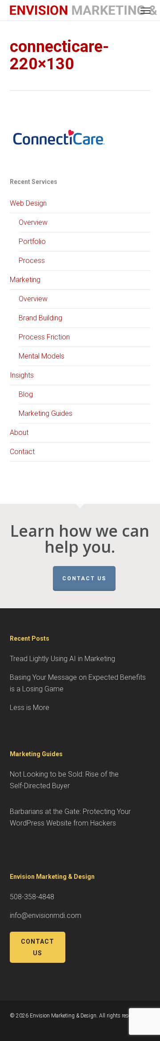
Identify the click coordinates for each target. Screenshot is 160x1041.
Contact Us (84, 578)
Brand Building (40, 318)
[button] (145, 10)
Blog (26, 394)
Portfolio (32, 241)
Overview (33, 222)
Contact (22, 451)
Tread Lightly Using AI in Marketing (62, 658)
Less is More (29, 707)
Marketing (25, 279)
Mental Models (41, 356)
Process (32, 260)
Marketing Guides (45, 413)
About (19, 432)
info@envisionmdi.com (45, 915)
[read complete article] (59, 170)
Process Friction (44, 337)
